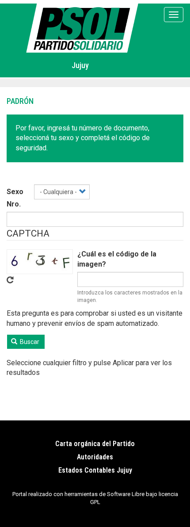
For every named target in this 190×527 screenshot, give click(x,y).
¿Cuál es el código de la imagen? (116, 259)
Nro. (14, 204)
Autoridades (95, 457)
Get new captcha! (10, 279)
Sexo (15, 191)
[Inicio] (84, 28)
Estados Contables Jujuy (95, 470)
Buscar (29, 341)
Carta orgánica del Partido (95, 443)
